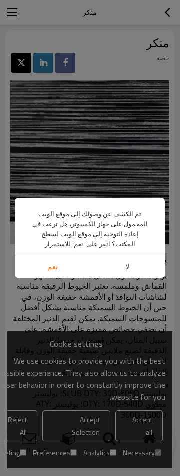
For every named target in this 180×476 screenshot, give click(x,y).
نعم (53, 266)
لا (128, 266)
